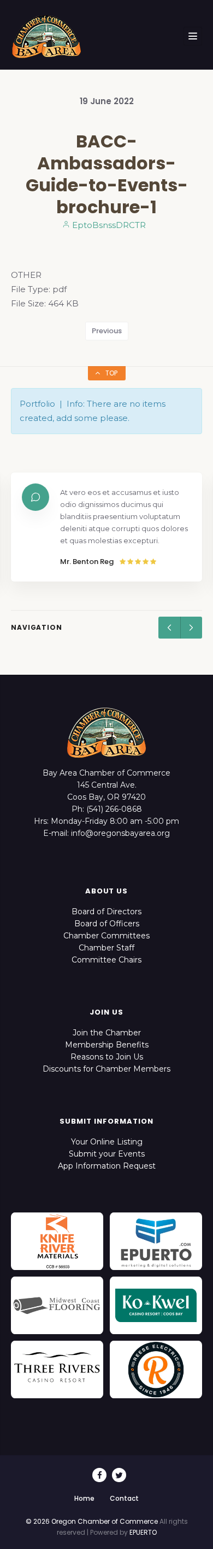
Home (84, 1498)
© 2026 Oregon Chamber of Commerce (92, 1521)
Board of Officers (106, 924)
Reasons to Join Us (106, 1057)
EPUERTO (143, 1532)
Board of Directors (106, 911)
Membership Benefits (107, 1045)
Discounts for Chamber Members (106, 1069)
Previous (107, 331)
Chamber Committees (106, 936)
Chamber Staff (106, 948)
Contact (124, 1498)
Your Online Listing (107, 1142)
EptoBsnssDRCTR (108, 225)
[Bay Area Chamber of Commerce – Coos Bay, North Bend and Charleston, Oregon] (46, 36)
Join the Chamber (107, 1033)
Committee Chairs (106, 960)
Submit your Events (107, 1154)
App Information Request (107, 1166)
